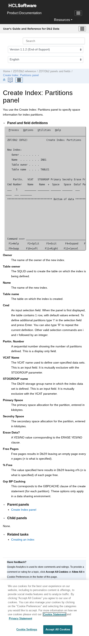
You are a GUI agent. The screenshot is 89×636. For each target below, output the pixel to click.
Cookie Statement (54, 614)
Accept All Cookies (58, 629)
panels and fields (55, 71)
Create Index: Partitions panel (21, 75)
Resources (62, 20)
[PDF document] (11, 80)
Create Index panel (23, 509)
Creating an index (22, 539)
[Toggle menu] (82, 29)
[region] (44, 608)
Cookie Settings (26, 629)
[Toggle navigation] (78, 13)
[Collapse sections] (4, 80)
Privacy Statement (20, 618)
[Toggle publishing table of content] (19, 80)
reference (24, 71)
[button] (4, 123)
